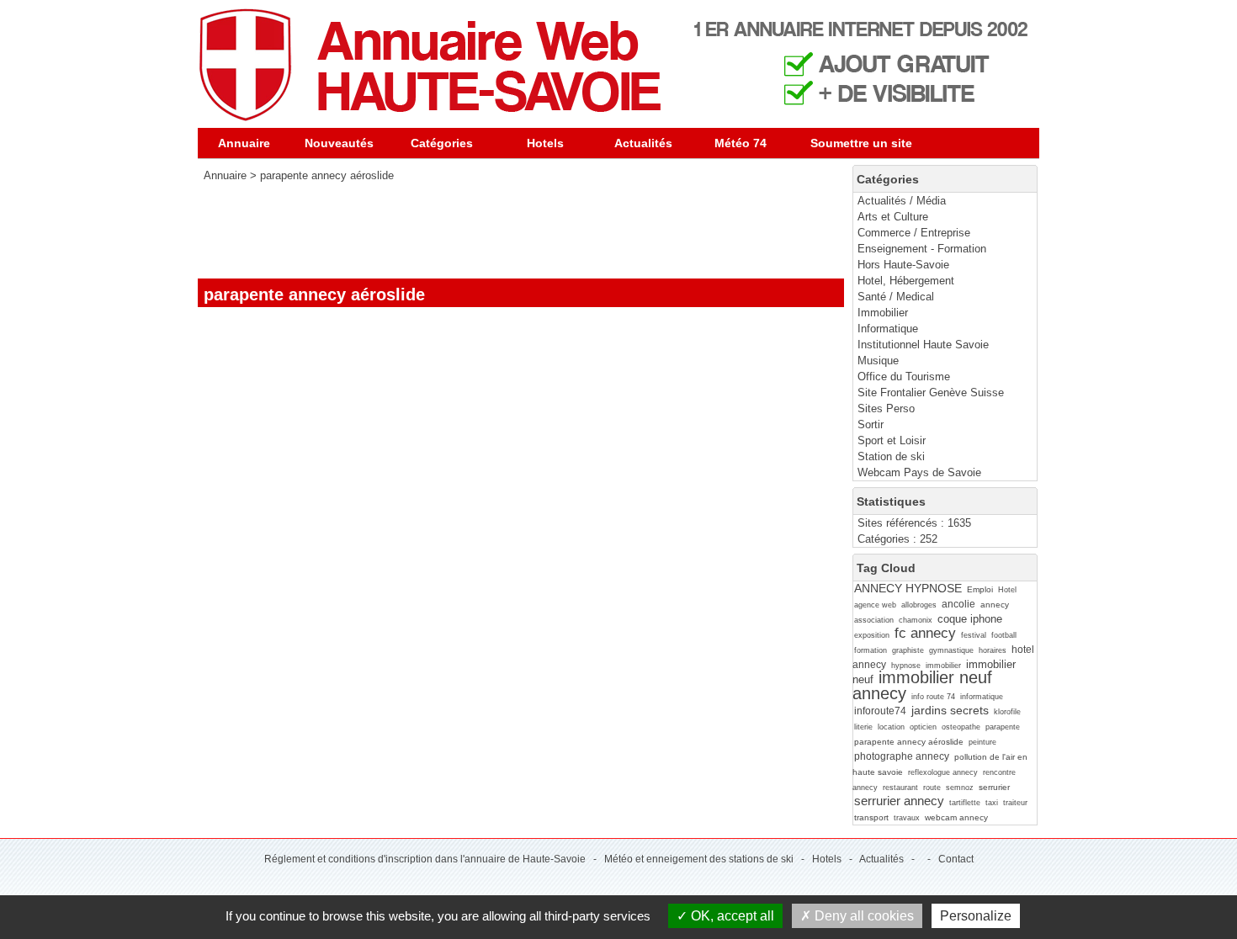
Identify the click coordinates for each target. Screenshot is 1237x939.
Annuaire (244, 143)
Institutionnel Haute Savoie (923, 344)
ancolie (958, 604)
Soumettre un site (861, 143)
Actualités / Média (901, 200)
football (1004, 635)
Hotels (545, 143)
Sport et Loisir (891, 440)
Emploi (980, 589)
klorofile (1007, 712)
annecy (994, 604)
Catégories (442, 143)
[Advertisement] (504, 230)
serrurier (994, 787)
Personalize (975, 916)
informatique (981, 696)
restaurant (900, 787)
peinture (982, 742)
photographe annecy (901, 756)
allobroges (919, 605)
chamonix (915, 620)
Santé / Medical (895, 296)
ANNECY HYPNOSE (908, 588)
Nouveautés (339, 143)
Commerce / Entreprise (913, 232)
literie (863, 727)
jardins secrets (950, 710)
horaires (992, 650)
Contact (956, 859)
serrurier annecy (899, 800)
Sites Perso (886, 408)
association (874, 620)
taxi (991, 802)
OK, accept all (731, 916)
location (891, 727)
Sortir (870, 424)
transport (871, 817)
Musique (878, 360)
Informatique (887, 328)
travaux (907, 818)
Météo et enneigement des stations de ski (699, 859)
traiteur (1015, 802)
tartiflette (964, 802)
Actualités (643, 143)
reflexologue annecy (943, 772)
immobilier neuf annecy (922, 685)
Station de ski (891, 456)
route (932, 787)
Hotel (1007, 590)
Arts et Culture (892, 216)
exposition (871, 635)
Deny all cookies (862, 916)
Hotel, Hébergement (905, 280)
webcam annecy (956, 817)
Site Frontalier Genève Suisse (930, 392)
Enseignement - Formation (921, 248)
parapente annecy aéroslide (909, 741)
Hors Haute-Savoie (903, 264)
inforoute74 (880, 711)
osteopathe (961, 727)
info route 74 (933, 696)
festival (973, 635)
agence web (875, 605)
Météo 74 (740, 143)
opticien (923, 727)
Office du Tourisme (903, 376)
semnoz (960, 787)
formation (870, 650)
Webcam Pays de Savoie (919, 472)
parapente (1002, 727)
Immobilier (882, 312)
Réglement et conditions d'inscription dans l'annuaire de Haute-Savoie (425, 859)
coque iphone (969, 619)
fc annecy (925, 633)
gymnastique (951, 650)
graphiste (908, 650)
